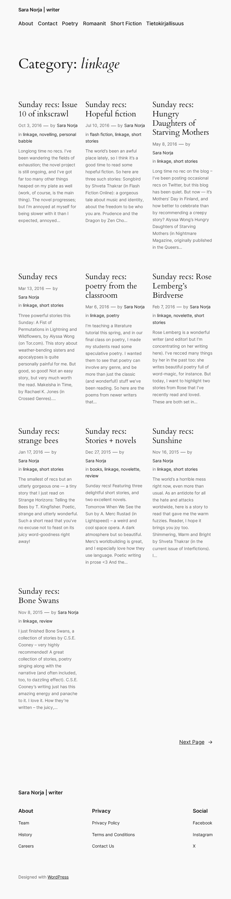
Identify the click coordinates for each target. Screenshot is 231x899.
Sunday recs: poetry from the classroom (111, 286)
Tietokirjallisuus (165, 23)
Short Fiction (126, 23)
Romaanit (94, 23)
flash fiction (101, 134)
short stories (186, 161)
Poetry (70, 23)
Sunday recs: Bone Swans (39, 596)
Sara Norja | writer (39, 10)
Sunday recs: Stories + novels (110, 436)
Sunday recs (37, 277)
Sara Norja (67, 125)
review (91, 475)
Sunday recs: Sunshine (173, 436)
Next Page (196, 742)
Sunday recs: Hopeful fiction (110, 109)
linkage (30, 134)
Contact (47, 23)
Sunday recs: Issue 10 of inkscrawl (48, 109)
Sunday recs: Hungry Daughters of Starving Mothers (180, 118)
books (96, 469)
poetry (112, 315)
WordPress (58, 876)
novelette (183, 315)
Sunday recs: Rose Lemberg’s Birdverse (182, 286)
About (25, 23)
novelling (48, 134)
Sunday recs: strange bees (39, 436)
